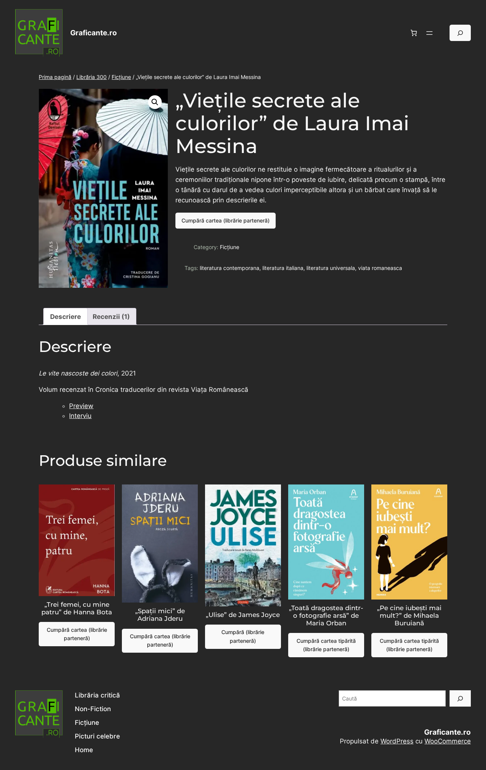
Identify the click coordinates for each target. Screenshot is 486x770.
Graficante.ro (93, 32)
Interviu (80, 416)
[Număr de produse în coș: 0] (414, 33)
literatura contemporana (229, 268)
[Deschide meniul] (429, 33)
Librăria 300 (91, 77)
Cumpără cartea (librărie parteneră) (225, 220)
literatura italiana (282, 268)
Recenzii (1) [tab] (111, 316)
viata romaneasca (380, 268)
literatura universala (330, 268)
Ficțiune (121, 77)
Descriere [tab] (65, 316)
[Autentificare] (443, 33)
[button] (155, 102)
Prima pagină (55, 77)
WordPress (396, 741)
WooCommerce (447, 741)
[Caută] (460, 698)
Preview (81, 406)
